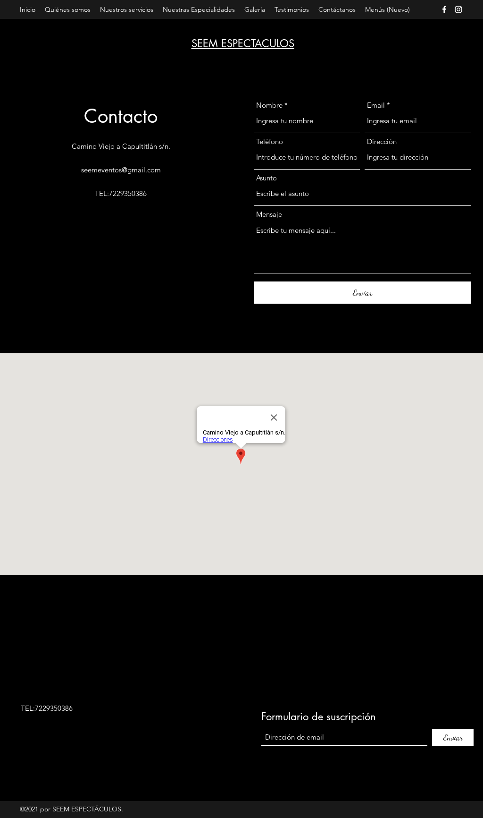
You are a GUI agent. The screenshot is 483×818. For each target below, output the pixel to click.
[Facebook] (444, 9)
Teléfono (269, 141)
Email (376, 105)
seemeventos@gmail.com (121, 169)
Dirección (382, 141)
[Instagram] (458, 9)
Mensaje (269, 214)
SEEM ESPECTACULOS (243, 43)
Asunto (266, 177)
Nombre (269, 105)
